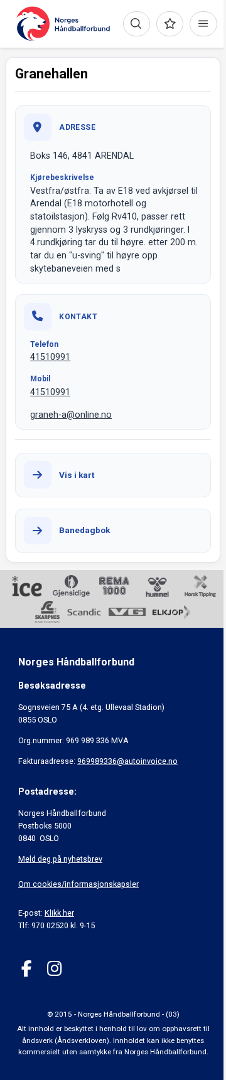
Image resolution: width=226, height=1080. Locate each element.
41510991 (50, 357)
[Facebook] (26, 968)
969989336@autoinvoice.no (127, 761)
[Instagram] (54, 968)
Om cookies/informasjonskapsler (78, 884)
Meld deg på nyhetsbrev (60, 859)
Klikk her (59, 913)
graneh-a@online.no (71, 415)
